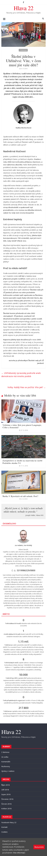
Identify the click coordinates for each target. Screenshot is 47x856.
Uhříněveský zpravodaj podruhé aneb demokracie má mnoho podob (21, 375)
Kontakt (4, 827)
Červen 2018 (6, 804)
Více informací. (19, 852)
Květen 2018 (6, 808)
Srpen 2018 (5, 794)
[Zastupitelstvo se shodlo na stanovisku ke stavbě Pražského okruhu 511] (23, 436)
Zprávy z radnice (7, 771)
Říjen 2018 (5, 785)
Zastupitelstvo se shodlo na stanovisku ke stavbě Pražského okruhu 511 (22, 461)
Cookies (4, 832)
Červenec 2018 (7, 799)
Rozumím (39, 847)
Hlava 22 (23, 8)
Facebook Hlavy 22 (8, 822)
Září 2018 (5, 789)
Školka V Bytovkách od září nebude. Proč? (20, 496)
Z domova (23, 50)
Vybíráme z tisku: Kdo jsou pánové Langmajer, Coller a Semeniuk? (22, 426)
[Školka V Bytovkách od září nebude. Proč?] (23, 472)
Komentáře (5, 761)
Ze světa (4, 757)
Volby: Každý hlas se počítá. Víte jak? (27, 387)
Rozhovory (5, 766)
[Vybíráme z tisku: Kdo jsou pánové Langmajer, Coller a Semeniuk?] (23, 401)
